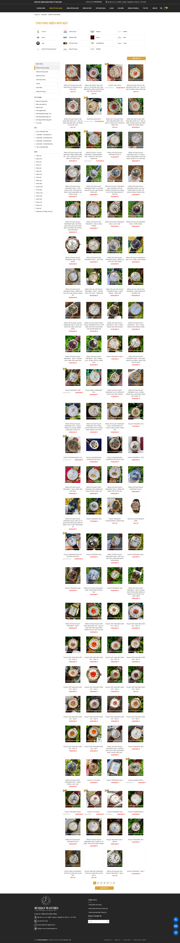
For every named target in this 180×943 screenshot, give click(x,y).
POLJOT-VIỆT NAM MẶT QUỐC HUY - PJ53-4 (72, 718)
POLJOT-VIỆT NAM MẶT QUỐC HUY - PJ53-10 (114, 658)
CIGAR (112, 8)
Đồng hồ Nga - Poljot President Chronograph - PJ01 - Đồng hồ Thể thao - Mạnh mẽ (94, 155)
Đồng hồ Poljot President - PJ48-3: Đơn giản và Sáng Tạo (94, 590)
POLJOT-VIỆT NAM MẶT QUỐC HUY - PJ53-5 (135, 688)
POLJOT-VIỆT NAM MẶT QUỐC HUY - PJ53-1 (135, 718)
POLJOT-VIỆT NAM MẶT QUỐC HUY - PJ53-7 (93, 688)
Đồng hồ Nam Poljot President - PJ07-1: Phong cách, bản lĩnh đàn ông (73, 358)
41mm (39, 189)
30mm (38, 162)
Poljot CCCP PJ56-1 (93, 812)
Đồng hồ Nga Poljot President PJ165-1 (135, 488)
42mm (39, 193)
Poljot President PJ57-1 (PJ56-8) (114, 840)
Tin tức (145, 8)
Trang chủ (37, 14)
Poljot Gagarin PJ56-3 (135, 780)
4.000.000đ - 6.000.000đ (43, 141)
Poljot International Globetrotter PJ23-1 (94, 458)
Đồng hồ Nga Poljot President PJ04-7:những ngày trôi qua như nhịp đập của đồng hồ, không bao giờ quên (73, 226)
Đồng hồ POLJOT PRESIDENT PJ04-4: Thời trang (135, 223)
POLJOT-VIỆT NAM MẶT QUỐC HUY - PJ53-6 (114, 688)
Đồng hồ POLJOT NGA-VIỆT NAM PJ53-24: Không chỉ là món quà (73, 87)
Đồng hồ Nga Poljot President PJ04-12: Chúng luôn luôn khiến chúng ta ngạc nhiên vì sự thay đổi (135, 155)
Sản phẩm (44, 14)
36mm (39, 174)
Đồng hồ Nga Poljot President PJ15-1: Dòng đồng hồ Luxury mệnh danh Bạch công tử (73, 427)
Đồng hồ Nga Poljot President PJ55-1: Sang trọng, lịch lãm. (73, 782)
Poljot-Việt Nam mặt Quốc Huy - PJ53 (93, 747)
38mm (39, 180)
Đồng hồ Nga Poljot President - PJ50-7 (72, 625)
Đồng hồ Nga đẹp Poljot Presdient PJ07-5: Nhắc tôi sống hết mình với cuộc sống (73, 326)
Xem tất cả (136, 58)
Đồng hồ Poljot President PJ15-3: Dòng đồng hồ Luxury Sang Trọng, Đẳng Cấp (114, 427)
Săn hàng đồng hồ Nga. (44, 113)
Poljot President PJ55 (135, 746)
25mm (38, 155)
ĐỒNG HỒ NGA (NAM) (55, 8)
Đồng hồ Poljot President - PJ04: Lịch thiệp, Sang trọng (136, 258)
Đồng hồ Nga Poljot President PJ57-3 (72, 840)
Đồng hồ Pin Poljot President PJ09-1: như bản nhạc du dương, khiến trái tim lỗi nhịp (136, 359)
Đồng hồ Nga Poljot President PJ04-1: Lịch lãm (94, 258)
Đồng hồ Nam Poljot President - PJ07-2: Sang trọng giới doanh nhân (135, 325)
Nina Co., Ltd (67, 940)
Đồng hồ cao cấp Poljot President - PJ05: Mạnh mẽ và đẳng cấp (136, 291)
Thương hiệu (40, 8)
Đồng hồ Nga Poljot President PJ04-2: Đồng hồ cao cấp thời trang (115, 259)
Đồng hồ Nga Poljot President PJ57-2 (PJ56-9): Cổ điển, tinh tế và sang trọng (94, 841)
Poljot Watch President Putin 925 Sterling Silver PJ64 (73, 873)
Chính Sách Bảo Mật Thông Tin (98, 912)
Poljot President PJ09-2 (114, 356)
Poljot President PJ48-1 (136, 554)
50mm (38, 208)
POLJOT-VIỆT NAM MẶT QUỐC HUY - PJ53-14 (114, 625)
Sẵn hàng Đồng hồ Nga (43, 116)
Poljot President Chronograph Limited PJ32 (114, 520)
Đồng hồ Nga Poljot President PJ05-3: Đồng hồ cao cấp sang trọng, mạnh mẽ (72, 292)
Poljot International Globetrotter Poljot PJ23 (115, 458)
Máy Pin (39, 107)
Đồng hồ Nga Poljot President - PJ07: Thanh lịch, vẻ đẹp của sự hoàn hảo (94, 359)
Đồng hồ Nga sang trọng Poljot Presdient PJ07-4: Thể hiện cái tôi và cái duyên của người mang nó (94, 326)
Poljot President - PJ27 (136, 457)
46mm (39, 205)
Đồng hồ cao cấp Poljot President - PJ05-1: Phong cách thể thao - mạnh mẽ (94, 291)
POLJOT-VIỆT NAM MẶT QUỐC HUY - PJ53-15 (72, 747)
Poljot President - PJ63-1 (135, 871)
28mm (39, 158)
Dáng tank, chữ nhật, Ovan (44, 211)
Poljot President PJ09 (72, 390)
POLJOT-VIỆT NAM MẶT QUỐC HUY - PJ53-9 (135, 658)
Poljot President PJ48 (72, 588)
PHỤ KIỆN (121, 8)
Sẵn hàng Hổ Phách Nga (43, 120)
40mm (39, 186)
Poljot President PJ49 (114, 588)
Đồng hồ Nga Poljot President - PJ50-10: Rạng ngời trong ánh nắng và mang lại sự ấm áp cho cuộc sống (136, 592)
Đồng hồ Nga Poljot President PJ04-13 (114, 153)
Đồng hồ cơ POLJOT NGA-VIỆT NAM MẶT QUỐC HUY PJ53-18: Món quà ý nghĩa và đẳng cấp (115, 122)
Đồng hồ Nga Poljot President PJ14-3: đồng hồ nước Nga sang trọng (115, 392)
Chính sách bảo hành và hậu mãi (98, 908)
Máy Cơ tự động (42, 101)
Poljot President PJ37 (93, 554)
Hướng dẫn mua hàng (95, 904)
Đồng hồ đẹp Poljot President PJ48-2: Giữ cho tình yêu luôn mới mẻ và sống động (115, 557)
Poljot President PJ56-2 (73, 812)
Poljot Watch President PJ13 (93, 391)
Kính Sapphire (41, 110)
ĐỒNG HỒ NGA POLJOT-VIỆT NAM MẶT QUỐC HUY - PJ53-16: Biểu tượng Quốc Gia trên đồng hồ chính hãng (136, 122)
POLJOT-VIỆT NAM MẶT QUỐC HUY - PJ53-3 (93, 718)
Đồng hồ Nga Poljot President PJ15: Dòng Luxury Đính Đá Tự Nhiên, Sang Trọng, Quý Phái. (94, 427)
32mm (38, 165)
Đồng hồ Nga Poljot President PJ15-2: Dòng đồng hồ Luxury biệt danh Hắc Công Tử (135, 393)
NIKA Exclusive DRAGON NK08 (136, 520)
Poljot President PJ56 (114, 812)
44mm (39, 199)
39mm (39, 183)
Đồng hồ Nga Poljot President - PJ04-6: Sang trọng (94, 224)
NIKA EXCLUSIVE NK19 (94, 119)
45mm (39, 202)
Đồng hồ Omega (133, 8)
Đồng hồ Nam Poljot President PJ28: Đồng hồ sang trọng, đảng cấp (93, 489)
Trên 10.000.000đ (42, 147)
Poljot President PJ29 (93, 519)
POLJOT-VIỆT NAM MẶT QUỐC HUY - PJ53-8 (72, 688)
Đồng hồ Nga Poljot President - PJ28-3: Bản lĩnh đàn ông (72, 489)
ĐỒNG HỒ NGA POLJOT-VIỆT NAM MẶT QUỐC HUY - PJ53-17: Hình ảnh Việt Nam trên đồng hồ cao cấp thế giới (94, 627)
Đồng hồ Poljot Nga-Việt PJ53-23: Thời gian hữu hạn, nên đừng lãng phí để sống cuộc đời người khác (94, 88)
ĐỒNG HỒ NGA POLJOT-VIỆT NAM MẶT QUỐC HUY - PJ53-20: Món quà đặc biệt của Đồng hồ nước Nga (73, 122)
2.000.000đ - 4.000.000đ (44, 137)
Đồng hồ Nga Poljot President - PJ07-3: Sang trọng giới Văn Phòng (114, 325)
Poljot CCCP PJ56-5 (93, 780)
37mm (38, 177)
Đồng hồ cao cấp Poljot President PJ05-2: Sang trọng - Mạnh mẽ (115, 291)
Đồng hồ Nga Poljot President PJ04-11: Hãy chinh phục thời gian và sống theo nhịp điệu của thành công (73, 190)
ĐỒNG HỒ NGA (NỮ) (73, 8)
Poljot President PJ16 (135, 424)
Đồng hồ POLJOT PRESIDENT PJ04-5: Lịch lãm (114, 223)
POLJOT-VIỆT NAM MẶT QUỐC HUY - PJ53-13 (135, 625)
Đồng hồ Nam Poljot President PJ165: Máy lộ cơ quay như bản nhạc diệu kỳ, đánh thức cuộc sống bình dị (73, 523)
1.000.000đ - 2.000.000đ (43, 134)
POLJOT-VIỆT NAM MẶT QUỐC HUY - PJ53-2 (114, 718)
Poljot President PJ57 (135, 839)
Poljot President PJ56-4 (114, 780)
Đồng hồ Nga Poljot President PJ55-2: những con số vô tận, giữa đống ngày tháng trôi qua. (114, 749)
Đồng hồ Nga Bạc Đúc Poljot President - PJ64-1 (114, 872)
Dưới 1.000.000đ (42, 131)
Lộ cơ (39, 123)
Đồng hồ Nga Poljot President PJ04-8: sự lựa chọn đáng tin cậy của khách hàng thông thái (135, 189)
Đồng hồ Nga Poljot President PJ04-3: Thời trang (72, 259)
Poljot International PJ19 (73, 457)
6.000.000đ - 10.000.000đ (44, 144)
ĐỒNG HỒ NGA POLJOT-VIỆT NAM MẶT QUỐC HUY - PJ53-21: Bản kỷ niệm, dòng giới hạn (136, 87)
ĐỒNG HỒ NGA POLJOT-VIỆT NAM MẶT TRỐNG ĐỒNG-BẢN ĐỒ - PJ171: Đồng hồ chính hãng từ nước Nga (72, 155)
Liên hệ (154, 8)
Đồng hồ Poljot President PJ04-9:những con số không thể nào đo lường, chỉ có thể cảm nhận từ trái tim (114, 190)
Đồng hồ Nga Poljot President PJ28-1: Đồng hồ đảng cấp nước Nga (115, 489)
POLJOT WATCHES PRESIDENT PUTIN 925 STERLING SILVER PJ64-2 (94, 873)
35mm (38, 168)
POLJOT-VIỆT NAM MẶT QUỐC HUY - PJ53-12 (72, 658)
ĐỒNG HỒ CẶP (87, 8)
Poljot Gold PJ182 (114, 85)
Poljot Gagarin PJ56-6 (135, 812)
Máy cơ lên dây (41, 104)
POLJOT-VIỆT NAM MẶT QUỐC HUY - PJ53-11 (93, 658)
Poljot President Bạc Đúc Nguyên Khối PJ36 (73, 555)
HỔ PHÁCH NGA (100, 8)
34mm (38, 171)
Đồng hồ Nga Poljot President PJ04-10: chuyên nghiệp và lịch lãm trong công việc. (94, 189)
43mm (39, 196)
